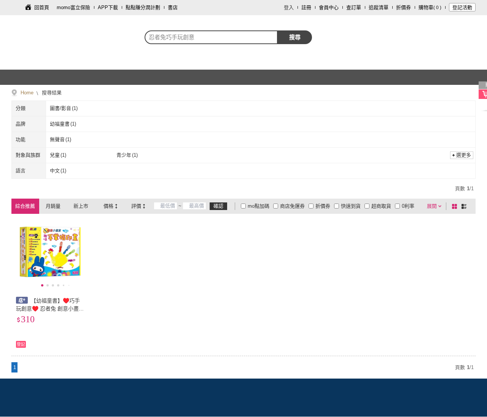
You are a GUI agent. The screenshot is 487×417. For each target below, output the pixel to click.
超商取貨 (381, 206)
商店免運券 (292, 206)
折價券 (403, 7)
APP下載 (108, 7)
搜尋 (295, 37)
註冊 (306, 7)
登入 (289, 7)
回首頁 (41, 7)
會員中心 (329, 7)
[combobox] (211, 37)
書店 (173, 7)
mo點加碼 (258, 206)
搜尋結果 (51, 92)
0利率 (408, 206)
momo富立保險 (73, 7)
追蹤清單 (378, 7)
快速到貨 (351, 206)
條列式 (465, 206)
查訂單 (353, 7)
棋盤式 (456, 206)
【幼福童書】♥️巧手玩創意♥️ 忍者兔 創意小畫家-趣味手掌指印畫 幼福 (48, 309)
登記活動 (462, 7)
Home (27, 92)
